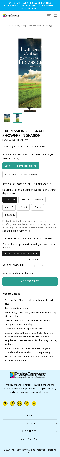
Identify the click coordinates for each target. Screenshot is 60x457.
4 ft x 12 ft (10, 214)
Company (29, 423)
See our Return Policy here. (16, 230)
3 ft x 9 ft (23, 207)
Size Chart (19, 300)
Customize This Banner (21, 253)
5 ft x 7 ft (37, 207)
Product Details (11, 293)
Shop (29, 415)
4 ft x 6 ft (9, 207)
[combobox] (31, 25)
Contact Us (29, 439)
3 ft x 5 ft (39, 199)
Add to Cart (30, 281)
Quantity (34, 259)
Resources (29, 431)
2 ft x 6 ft (24, 199)
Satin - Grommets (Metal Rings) (21, 174)
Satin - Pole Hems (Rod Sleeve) (21, 165)
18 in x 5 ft (10, 199)
